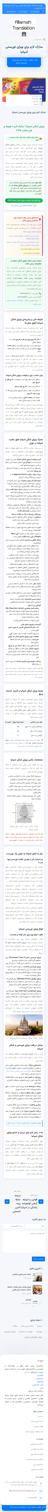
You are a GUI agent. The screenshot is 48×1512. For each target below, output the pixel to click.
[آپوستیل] (37, 1306)
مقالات (31, 60)
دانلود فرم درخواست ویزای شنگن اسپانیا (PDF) (23, 200)
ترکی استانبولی (38, 1384)
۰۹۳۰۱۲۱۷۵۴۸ (23, 12)
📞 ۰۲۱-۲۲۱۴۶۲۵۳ (36, 12)
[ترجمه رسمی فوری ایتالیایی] (37, 1281)
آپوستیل (28, 1299)
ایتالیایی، (27, 1372)
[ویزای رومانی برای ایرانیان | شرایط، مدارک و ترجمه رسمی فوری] (37, 1294)
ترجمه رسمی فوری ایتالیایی (21, 1274)
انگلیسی (40, 1375)
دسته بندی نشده (27, 1326)
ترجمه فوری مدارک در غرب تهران (18, 1123)
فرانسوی (40, 1381)
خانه (36, 60)
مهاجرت (39, 1331)
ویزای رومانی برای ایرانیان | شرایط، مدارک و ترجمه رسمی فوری (19, 1288)
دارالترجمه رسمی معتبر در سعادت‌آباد (18, 1071)
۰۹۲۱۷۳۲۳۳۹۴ (10, 12)
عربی (41, 1388)
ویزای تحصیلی (9, 1331)
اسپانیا (39, 1326)
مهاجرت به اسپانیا (26, 1331)
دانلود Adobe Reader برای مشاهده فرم (24, 206)
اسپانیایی (40, 1378)
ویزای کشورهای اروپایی (33, 1337)
